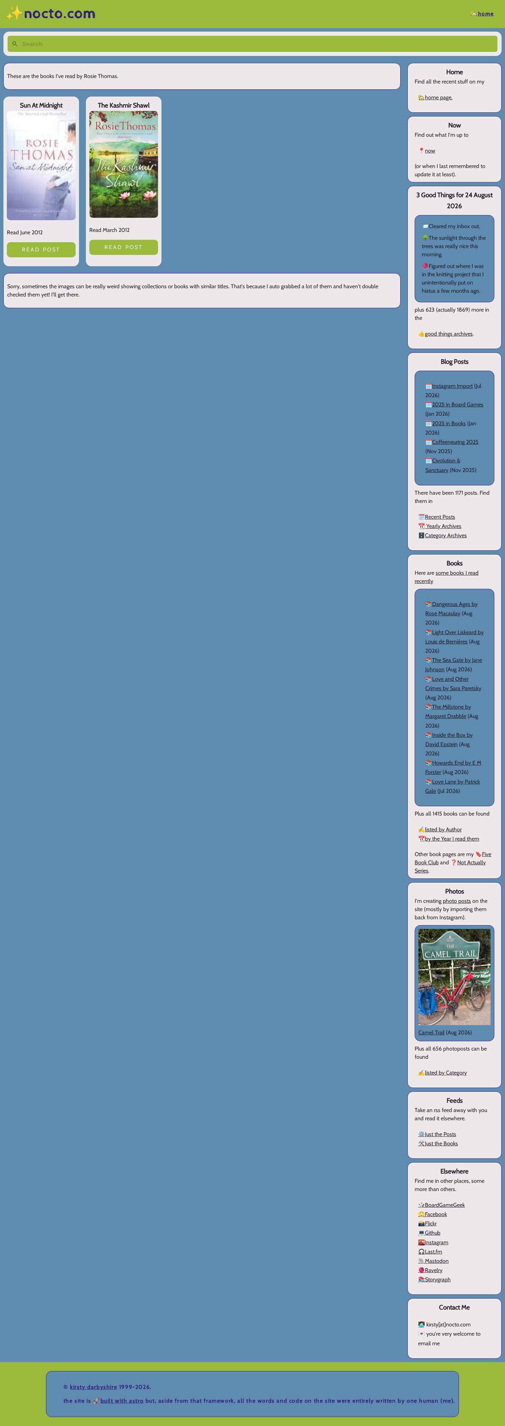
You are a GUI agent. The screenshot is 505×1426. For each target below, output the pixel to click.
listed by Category (446, 1072)
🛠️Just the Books (438, 1143)
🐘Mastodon (433, 1261)
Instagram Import (452, 386)
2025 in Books (449, 423)
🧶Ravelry (430, 1270)
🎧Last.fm (430, 1251)
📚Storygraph (434, 1279)
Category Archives (446, 535)
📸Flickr (427, 1223)
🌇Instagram (433, 1242)
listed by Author (443, 829)
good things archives (449, 333)
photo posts (457, 901)
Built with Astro (122, 1400)
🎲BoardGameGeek (441, 1205)
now (430, 150)
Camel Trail (431, 1032)
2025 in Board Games (457, 404)
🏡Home (482, 14)
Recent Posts (440, 517)
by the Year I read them (452, 838)
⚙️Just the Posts (437, 1134)
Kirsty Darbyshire (93, 1387)
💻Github (429, 1232)
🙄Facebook (432, 1214)
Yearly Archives (443, 526)
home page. (438, 97)
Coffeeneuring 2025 (455, 442)
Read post (41, 249)
